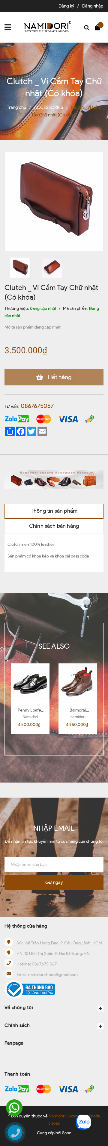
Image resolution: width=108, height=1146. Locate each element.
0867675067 (37, 405)
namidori (78, 717)
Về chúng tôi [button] (18, 1007)
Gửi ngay (54, 882)
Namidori (30, 717)
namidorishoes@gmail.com (53, 974)
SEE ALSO (54, 646)
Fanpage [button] (14, 1043)
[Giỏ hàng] (99, 27)
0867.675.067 (44, 964)
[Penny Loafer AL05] (30, 683)
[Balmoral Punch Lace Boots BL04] (77, 683)
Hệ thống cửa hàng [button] (25, 926)
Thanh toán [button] (17, 1074)
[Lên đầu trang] (97, 1102)
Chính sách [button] (17, 1025)
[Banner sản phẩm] (54, 478)
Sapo (66, 1132)
